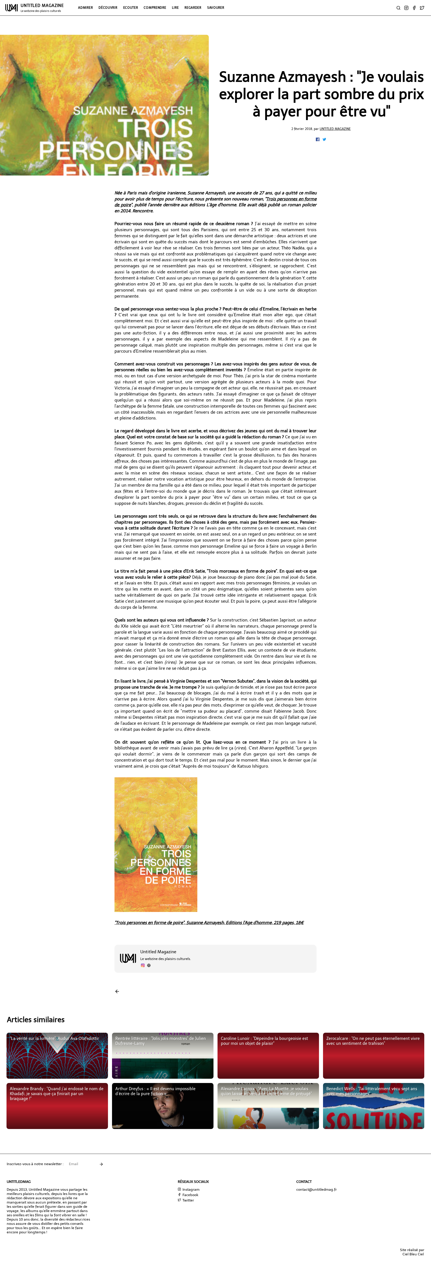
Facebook (190, 1195)
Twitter (188, 1200)
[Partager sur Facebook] (318, 140)
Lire (175, 8)
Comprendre (155, 8)
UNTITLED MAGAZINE (42, 8)
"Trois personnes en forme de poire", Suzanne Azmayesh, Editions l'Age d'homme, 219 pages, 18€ (208, 922)
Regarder (193, 8)
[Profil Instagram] (143, 966)
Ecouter (130, 8)
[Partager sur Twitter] (324, 140)
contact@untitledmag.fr (316, 1189)
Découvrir (108, 8)
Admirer (85, 8)
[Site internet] (149, 966)
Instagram (191, 1189)
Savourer (215, 8)
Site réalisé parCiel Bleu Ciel (412, 1252)
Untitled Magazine (335, 129)
